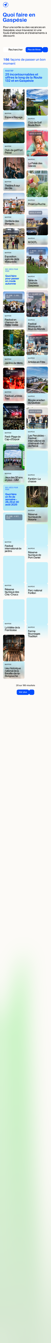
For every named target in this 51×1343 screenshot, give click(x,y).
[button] (37, 49)
